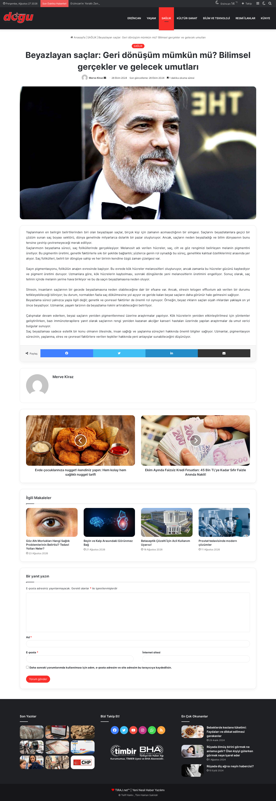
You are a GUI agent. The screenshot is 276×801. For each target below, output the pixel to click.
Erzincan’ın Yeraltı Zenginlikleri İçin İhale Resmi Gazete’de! (107, 3)
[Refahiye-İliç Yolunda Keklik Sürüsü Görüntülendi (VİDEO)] (83, 732)
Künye (265, 18)
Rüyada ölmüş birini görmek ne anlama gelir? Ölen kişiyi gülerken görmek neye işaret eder (230, 751)
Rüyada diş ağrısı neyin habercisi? (230, 766)
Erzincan (134, 18)
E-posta (32, 652)
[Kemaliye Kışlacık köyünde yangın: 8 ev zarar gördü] (57, 762)
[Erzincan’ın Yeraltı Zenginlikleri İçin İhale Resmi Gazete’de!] (57, 732)
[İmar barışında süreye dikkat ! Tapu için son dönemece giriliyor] (57, 747)
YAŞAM (151, 18)
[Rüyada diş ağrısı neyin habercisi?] (192, 770)
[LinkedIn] (171, 353)
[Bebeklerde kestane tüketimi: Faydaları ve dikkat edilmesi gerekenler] (192, 731)
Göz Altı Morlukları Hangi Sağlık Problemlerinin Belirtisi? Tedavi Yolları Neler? (48, 544)
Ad (29, 637)
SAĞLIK (166, 18)
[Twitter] (119, 353)
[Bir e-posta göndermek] (105, 77)
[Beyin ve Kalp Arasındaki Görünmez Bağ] (109, 522)
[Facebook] (66, 353)
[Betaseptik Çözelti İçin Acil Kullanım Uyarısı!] (167, 522)
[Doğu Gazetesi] (19, 18)
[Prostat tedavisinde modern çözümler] (224, 522)
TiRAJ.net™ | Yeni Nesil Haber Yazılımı (139, 790)
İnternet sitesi (151, 652)
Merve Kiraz (96, 77)
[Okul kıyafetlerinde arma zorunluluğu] (32, 762)
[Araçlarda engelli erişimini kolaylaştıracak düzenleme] (32, 747)
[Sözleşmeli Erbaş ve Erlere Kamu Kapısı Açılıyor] (32, 732)
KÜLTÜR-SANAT (187, 18)
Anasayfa (79, 37)
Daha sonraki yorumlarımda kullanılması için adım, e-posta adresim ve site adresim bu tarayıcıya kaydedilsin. (100, 667)
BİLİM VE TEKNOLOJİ (216, 18)
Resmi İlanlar (245, 18)
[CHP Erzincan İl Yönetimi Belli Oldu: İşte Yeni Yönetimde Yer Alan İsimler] (83, 762)
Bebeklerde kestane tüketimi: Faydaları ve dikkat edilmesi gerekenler (227, 732)
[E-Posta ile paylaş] (224, 353)
